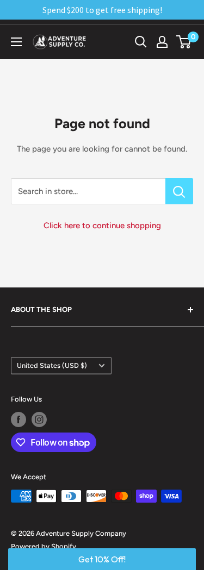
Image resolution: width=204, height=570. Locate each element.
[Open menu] (16, 41)
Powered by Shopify (43, 546)
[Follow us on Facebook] (18, 419)
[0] (184, 41)
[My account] (162, 42)
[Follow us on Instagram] (39, 419)
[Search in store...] (179, 191)
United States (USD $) (52, 365)
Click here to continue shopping (102, 225)
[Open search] (141, 42)
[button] (102, 559)
